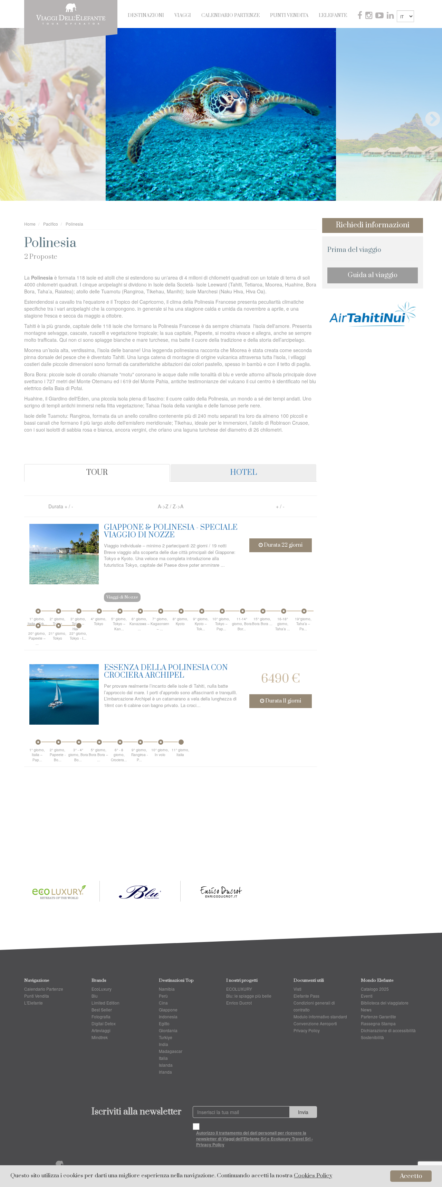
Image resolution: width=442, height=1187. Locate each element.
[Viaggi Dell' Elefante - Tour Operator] (70, 13)
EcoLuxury (102, 989)
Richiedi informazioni (373, 225)
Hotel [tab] (243, 472)
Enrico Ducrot (239, 1003)
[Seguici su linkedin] (391, 16)
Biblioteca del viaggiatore (385, 1003)
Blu (95, 996)
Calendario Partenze (230, 15)
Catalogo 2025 (375, 989)
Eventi (367, 996)
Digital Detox (104, 1023)
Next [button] (427, 114)
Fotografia (101, 1016)
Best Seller (102, 1009)
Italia (163, 1058)
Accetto (411, 1176)
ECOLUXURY (239, 989)
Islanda (166, 1065)
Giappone (168, 1009)
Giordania (168, 1030)
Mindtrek (100, 1037)
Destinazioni (146, 15)
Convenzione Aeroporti (315, 1023)
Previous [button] (6, 114)
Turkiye (165, 1037)
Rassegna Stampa (378, 1023)
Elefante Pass (306, 996)
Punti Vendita (289, 15)
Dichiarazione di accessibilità (388, 1030)
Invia (303, 1112)
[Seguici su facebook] (360, 16)
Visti (297, 989)
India (163, 1044)
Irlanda (165, 1072)
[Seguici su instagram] (369, 16)
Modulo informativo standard (320, 1016)
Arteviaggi (101, 1030)
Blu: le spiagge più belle (248, 996)
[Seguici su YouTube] (380, 16)
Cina (163, 1003)
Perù (163, 996)
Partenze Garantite (378, 1016)
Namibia (167, 989)
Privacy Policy (307, 1030)
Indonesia (168, 1016)
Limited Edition (105, 1003)
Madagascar (170, 1051)
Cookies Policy (313, 1175)
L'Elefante (333, 15)
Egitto (164, 1023)
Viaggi (182, 15)
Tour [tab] (97, 472)
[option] (221, 114)
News (366, 1009)
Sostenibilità (372, 1037)
